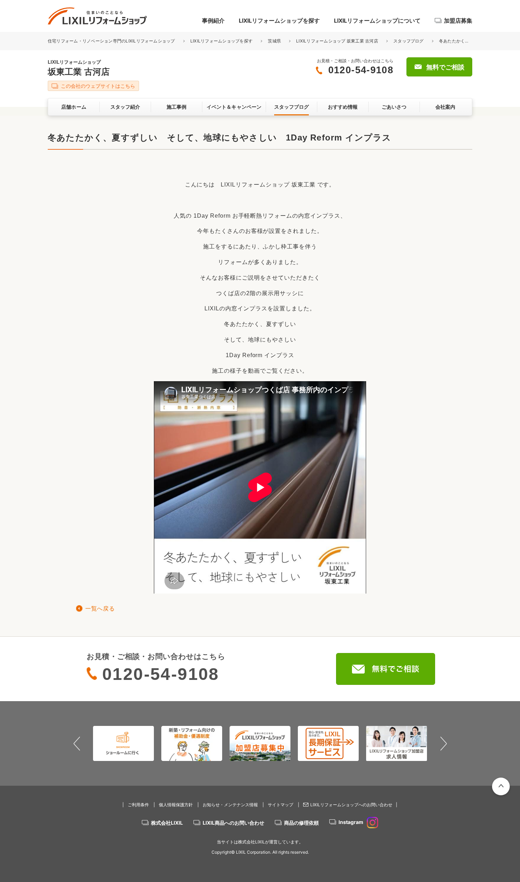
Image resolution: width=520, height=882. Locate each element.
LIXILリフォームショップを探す (279, 20)
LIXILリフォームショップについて (377, 20)
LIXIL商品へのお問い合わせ (233, 823)
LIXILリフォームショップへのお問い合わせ (351, 804)
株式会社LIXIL (167, 823)
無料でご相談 (445, 67)
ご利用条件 (138, 804)
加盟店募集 (458, 20)
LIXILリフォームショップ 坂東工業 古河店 (337, 41)
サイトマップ (280, 804)
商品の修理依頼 (301, 823)
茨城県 (274, 41)
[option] (123, 743)
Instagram (351, 822)
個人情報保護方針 (176, 804)
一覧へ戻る (100, 609)
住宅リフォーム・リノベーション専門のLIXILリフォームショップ (112, 41)
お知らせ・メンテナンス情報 (230, 804)
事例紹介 (213, 20)
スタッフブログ (408, 41)
